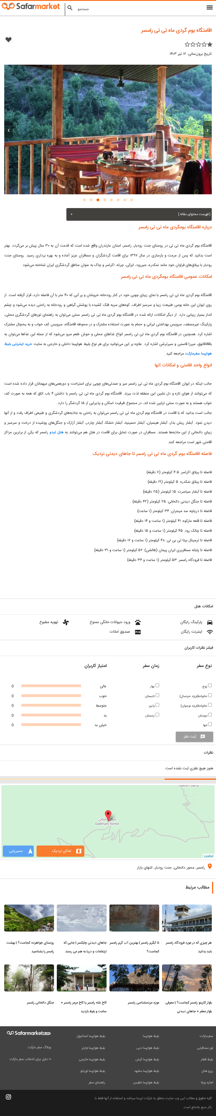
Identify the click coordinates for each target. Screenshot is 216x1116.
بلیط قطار (207, 1059)
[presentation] (207, 129)
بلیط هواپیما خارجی (92, 1059)
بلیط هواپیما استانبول (90, 1036)
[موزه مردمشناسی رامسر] (134, 968)
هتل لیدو (57, 432)
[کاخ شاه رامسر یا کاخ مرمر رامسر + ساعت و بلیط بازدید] (81, 968)
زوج (205, 686)
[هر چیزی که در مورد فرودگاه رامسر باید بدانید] (187, 908)
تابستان (150, 696)
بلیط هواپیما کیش (147, 1059)
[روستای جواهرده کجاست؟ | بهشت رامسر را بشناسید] (29, 908)
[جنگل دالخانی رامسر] (29, 968)
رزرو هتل (207, 1071)
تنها (205, 725)
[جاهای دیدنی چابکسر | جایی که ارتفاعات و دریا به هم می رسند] (81, 908)
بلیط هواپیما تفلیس (146, 1082)
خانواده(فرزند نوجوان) (194, 706)
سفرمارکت (206, 1036)
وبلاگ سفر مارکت (39, 1047)
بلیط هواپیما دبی (147, 1048)
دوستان (203, 715)
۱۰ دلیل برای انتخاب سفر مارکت (30, 1059)
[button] (131, 200)
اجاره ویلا (207, 1082)
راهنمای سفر (97, 1082)
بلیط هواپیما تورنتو (92, 1071)
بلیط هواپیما (151, 1036)
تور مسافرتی (205, 1048)
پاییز (152, 706)
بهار (153, 686)
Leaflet (208, 856)
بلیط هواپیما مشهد (146, 1071)
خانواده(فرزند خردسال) (193, 696)
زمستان (150, 715)
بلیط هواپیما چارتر (93, 1048)
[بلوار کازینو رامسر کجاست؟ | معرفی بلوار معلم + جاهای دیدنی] (187, 968)
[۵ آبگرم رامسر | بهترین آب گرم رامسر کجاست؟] (134, 908)
